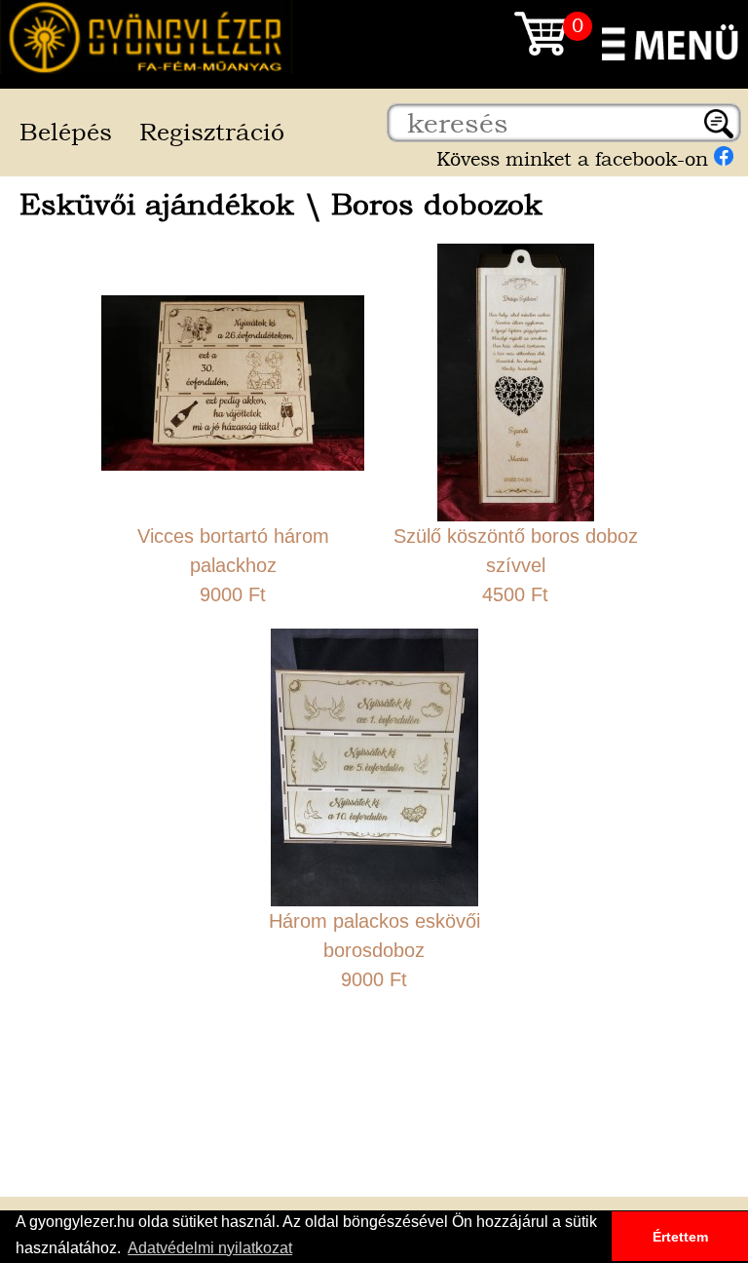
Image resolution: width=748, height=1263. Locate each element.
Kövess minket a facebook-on (575, 159)
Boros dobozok (436, 204)
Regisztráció (211, 132)
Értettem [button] (680, 1236)
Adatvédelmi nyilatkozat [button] (210, 1248)
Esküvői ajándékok (156, 204)
